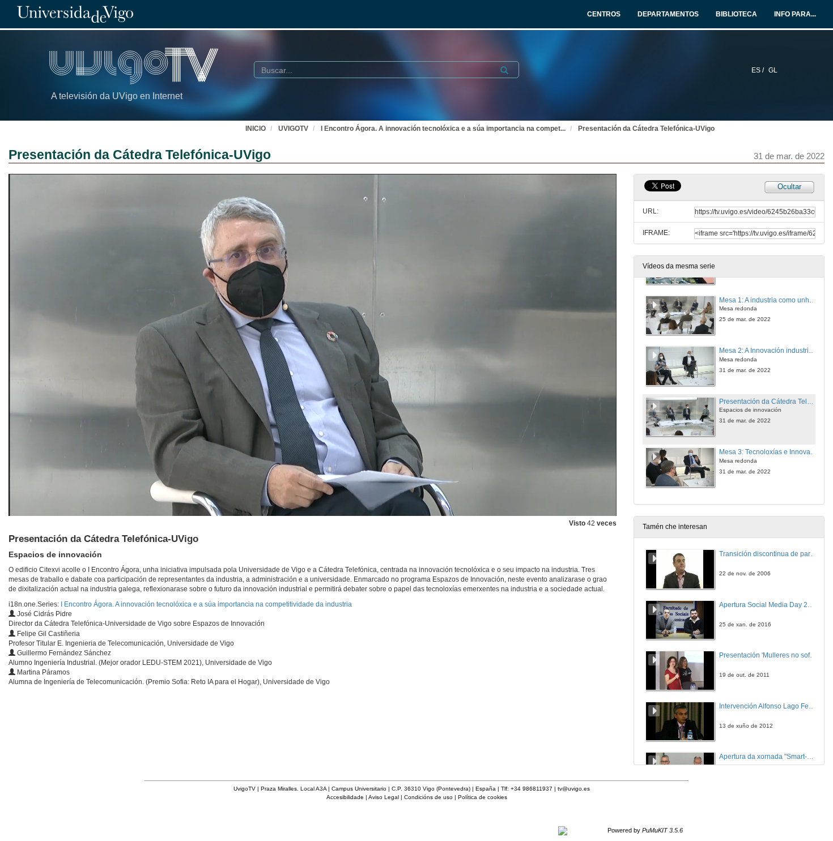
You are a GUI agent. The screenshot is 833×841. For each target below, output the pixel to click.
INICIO (255, 129)
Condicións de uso (428, 797)
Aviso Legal (383, 797)
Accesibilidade (345, 797)
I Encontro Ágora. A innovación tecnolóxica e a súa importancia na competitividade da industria (206, 604)
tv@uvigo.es (574, 788)
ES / (758, 70)
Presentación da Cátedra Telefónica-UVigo (646, 129)
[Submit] (504, 70)
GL (772, 70)
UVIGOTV (293, 129)
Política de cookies (482, 797)
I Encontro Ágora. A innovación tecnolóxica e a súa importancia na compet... (443, 129)
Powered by (645, 830)
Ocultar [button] (789, 186)
